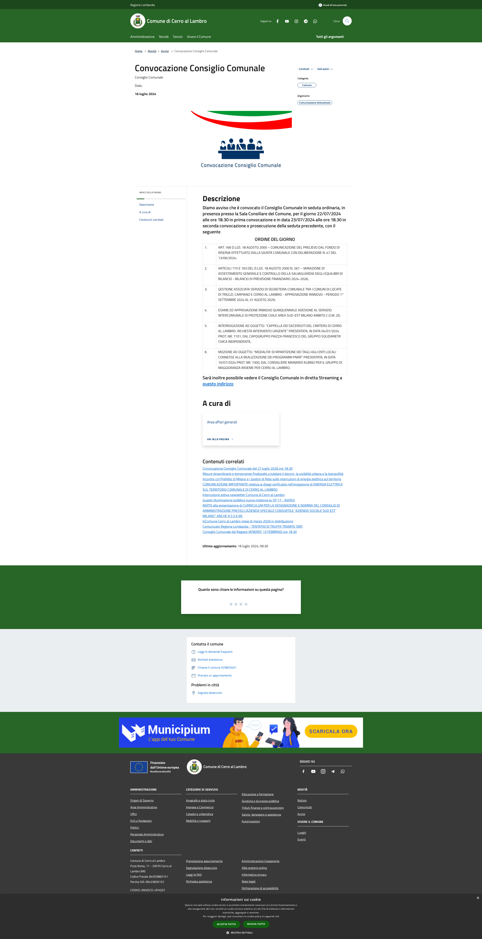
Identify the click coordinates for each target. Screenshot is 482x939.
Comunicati (304, 807)
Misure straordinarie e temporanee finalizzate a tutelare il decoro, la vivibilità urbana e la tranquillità (273, 473)
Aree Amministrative (143, 807)
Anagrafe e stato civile (200, 800)
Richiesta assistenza (199, 881)
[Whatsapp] (313, 20)
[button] (241, 932)
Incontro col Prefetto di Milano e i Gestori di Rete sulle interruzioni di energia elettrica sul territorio (272, 479)
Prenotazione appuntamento (204, 861)
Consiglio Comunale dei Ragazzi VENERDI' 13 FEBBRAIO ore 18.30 (250, 531)
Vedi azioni (323, 69)
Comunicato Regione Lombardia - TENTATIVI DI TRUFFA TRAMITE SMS (253, 526)
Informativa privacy (254, 874)
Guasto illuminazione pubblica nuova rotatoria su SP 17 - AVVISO (249, 500)
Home (138, 51)
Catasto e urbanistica (199, 814)
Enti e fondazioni (141, 820)
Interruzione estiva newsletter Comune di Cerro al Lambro (244, 494)
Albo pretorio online (254, 868)
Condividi (304, 69)
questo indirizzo (218, 383)
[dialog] (241, 916)
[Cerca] (347, 20)
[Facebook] (276, 20)
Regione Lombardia (142, 5)
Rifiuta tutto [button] (256, 924)
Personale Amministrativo (147, 834)
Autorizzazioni (251, 821)
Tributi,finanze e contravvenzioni (263, 807)
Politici (134, 827)
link (277, 916)
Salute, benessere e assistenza (261, 814)
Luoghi (301, 832)
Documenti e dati (141, 841)
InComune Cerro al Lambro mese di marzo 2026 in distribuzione (248, 521)
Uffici (133, 814)
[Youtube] (285, 20)
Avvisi (165, 51)
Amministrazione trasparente (260, 861)
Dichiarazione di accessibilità (260, 888)
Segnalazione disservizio (201, 868)
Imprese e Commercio (200, 807)
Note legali (248, 881)
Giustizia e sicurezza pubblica (260, 801)
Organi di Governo (141, 800)
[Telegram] (304, 20)
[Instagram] (295, 20)
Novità (152, 51)
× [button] (477, 898)
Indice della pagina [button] (150, 192)
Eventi (301, 839)
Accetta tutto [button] (226, 924)
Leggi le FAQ (194, 874)
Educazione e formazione (258, 794)
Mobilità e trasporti (198, 820)
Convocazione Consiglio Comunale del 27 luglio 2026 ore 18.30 (248, 468)
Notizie (302, 800)
